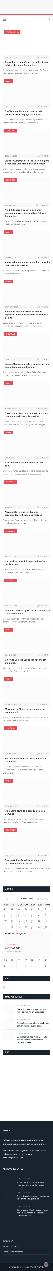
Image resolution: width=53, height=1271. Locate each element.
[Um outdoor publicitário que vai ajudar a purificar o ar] (26, 542)
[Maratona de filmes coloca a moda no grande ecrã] (26, 689)
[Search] (48, 19)
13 (25, 921)
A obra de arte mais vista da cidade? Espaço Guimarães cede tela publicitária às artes (26, 314)
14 (32, 921)
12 (19, 921)
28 (12, 909)
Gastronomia (12, 32)
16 (45, 921)
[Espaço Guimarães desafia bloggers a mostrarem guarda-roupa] (26, 840)
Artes (8, 81)
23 (45, 927)
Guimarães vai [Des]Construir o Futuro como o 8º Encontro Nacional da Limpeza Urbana (33, 1039)
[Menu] (5, 19)
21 (32, 927)
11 (12, 921)
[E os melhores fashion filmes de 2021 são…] (26, 443)
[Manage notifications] (46, 1264)
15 (39, 921)
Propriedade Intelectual (13, 1251)
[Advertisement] (26, 1086)
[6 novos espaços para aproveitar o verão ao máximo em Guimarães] (8, 1009)
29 (19, 909)
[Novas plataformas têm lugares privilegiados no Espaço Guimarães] (26, 492)
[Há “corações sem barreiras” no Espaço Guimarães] (26, 739)
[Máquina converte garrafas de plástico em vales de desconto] (26, 591)
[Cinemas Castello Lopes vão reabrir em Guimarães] (26, 640)
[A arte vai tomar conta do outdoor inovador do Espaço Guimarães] (26, 243)
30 (25, 909)
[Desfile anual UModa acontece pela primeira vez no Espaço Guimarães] (26, 92)
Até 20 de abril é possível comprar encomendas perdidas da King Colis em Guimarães (26, 213)
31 (32, 909)
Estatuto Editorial (10, 1246)
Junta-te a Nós (9, 1241)
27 (5, 909)
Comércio (10, 131)
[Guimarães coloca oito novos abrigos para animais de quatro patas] (8, 1023)
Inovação (10, 334)
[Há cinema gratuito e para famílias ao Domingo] (26, 791)
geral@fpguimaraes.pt (13, 1157)
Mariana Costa (12, 948)
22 (39, 927)
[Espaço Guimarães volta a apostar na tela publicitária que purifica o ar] (26, 344)
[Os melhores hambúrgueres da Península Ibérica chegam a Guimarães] (26, 42)
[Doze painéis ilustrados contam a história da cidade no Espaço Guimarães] (26, 394)
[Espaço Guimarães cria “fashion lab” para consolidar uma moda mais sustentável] (26, 141)
